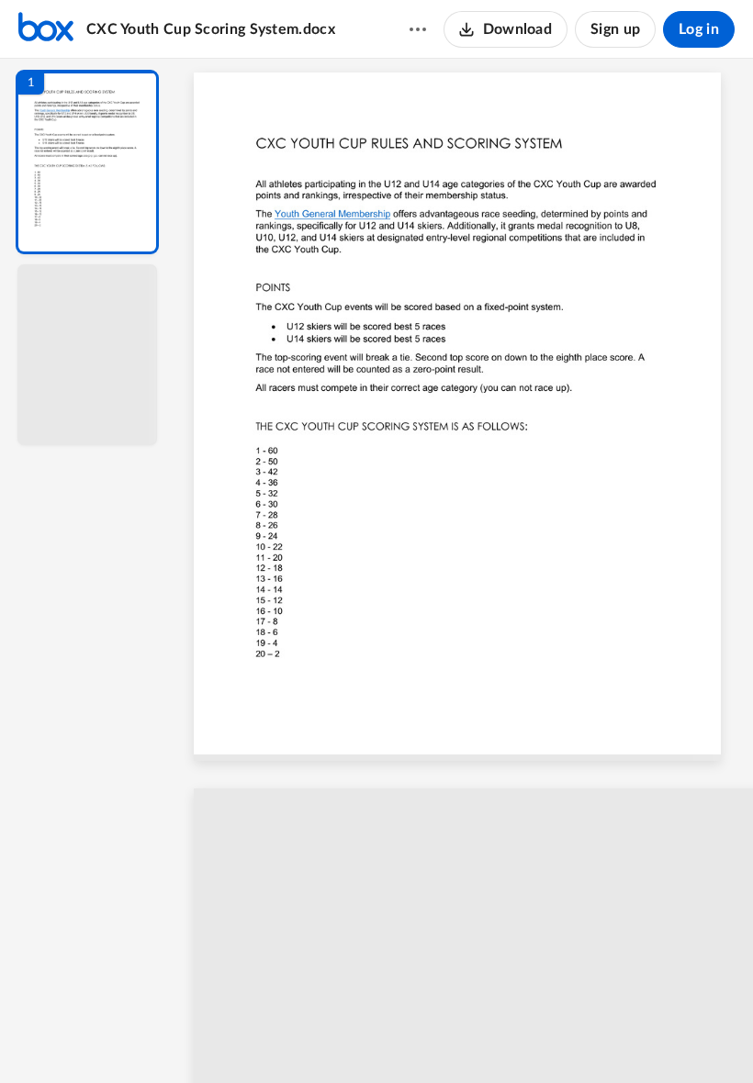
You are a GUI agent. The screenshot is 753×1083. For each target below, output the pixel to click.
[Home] (45, 29)
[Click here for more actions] (417, 29)
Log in (699, 29)
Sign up (615, 29)
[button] (87, 162)
